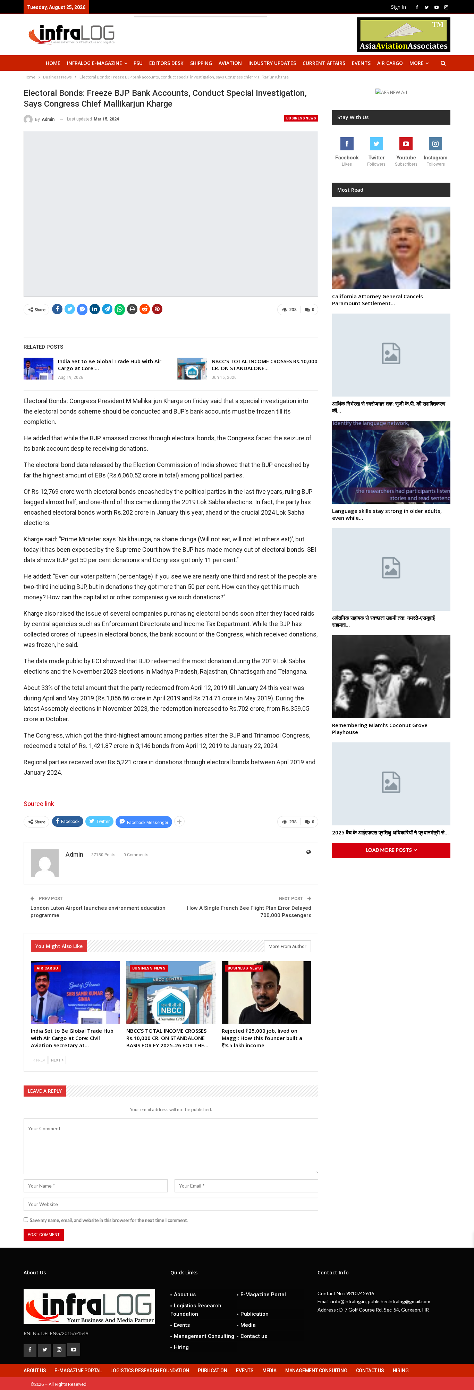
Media (248, 1325)
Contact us (253, 1336)
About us (185, 1294)
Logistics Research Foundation (195, 1309)
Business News (301, 118)
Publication (254, 1314)
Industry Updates (272, 63)
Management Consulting (204, 1336)
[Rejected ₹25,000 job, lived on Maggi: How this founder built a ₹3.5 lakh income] (266, 992)
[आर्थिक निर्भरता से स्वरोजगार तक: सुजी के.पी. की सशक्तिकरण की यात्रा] (391, 355)
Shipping (201, 63)
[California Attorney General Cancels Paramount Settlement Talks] (391, 248)
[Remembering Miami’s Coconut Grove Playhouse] (391, 676)
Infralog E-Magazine (94, 63)
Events (361, 63)
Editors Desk (166, 63)
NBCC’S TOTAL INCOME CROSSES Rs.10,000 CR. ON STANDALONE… (265, 365)
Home (53, 63)
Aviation (230, 63)
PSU (138, 63)
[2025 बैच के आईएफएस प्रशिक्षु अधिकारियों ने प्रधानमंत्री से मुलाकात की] (391, 783)
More (416, 63)
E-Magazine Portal (263, 1294)
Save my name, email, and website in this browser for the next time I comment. (109, 1220)
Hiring (181, 1347)
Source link (39, 803)
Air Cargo (390, 63)
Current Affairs (324, 63)
